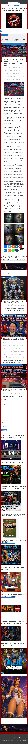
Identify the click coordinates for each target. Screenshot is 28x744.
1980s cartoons (6, 344)
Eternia (10, 72)
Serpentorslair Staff (18, 67)
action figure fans (18, 69)
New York (18, 76)
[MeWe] (5, 250)
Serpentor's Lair (14, 5)
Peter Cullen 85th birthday (12, 351)
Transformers (9, 307)
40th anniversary (10, 69)
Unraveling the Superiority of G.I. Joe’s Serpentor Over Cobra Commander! (21, 258)
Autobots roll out (14, 344)
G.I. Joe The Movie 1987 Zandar (13, 348)
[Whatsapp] (13, 250)
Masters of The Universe (14, 75)
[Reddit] (13, 246)
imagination (11, 73)
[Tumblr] (17, 250)
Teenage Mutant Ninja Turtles (10, 79)
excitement (14, 72)
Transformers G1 (10, 356)
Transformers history (19, 356)
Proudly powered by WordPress (8, 740)
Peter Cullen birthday (12, 353)
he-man (18, 72)
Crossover (6, 72)
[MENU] (1, 31)
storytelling (18, 78)
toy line (18, 79)
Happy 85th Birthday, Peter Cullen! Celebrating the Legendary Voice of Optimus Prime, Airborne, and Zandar (13, 340)
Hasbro (11, 305)
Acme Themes (14, 741)
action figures (7, 70)
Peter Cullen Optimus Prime (12, 354)
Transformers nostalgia (8, 357)
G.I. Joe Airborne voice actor (12, 347)
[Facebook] (5, 246)
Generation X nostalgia (8, 350)
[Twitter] (9, 246)
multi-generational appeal (9, 76)
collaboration (13, 70)
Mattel (21, 75)
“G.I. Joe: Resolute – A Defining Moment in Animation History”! (6, 258)
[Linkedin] (17, 246)
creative (19, 70)
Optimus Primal (17, 305)
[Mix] (9, 250)
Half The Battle (4, 365)
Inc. (15, 73)
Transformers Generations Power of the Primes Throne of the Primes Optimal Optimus (13, 302)
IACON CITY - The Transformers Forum (9, 43)
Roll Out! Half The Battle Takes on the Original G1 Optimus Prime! (14, 389)
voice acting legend (18, 357)
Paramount (8, 78)
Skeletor (13, 78)
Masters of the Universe (15, 102)
